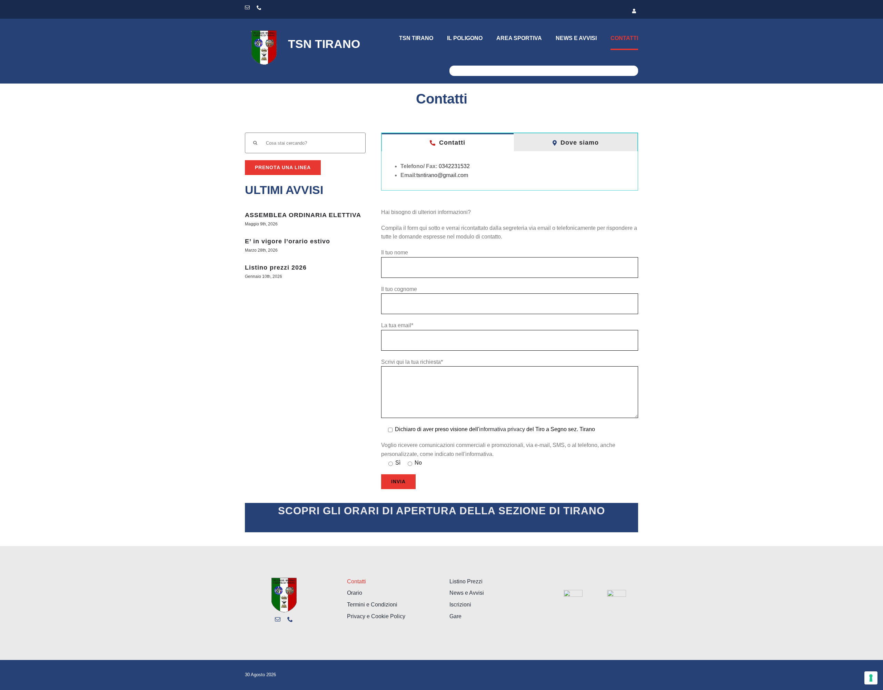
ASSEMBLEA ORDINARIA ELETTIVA (303, 215)
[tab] (447, 142)
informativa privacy (502, 429)
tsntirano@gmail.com (442, 175)
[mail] (247, 7)
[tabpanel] (509, 171)
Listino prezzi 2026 (276, 267)
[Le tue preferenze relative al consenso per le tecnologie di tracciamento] (870, 677)
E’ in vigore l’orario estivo (287, 241)
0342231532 (454, 166)
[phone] (259, 7)
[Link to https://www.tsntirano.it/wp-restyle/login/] (542, 11)
